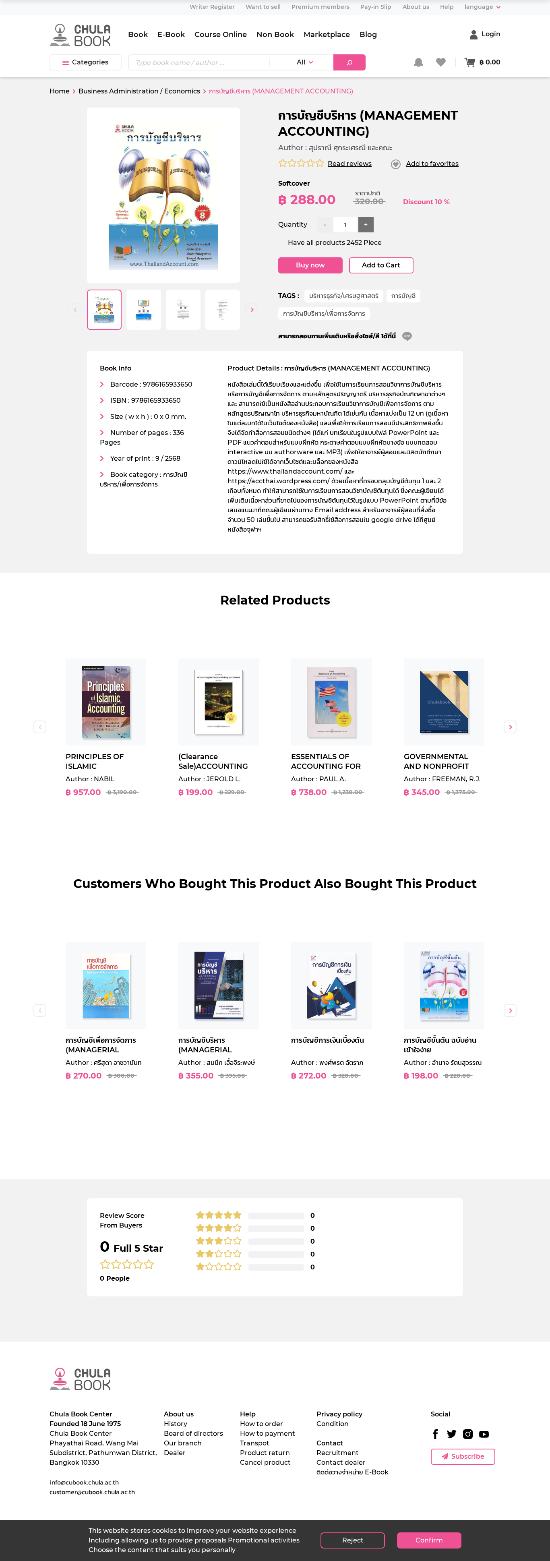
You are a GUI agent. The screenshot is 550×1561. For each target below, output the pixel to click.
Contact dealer (341, 1462)
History (175, 1424)
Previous (74, 309)
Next (251, 309)
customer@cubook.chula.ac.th (92, 1492)
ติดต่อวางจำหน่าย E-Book (352, 1472)
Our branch (183, 1443)
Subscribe (467, 1456)
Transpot (254, 1443)
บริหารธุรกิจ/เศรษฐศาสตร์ (343, 296)
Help (248, 1414)
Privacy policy (339, 1414)
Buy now (310, 265)
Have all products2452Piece (335, 242)
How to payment (267, 1433)
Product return (265, 1453)
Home (60, 91)
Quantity (292, 224)
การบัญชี (403, 296)
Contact (329, 1443)
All (301, 62)
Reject (353, 1540)
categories (90, 62)
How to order (261, 1424)
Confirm (429, 1540)
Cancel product (265, 1462)
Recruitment (337, 1453)
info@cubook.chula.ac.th (84, 1482)
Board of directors (193, 1433)
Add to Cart (381, 265)
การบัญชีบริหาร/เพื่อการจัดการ (324, 313)
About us (179, 1414)
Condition (332, 1424)
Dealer (175, 1453)
